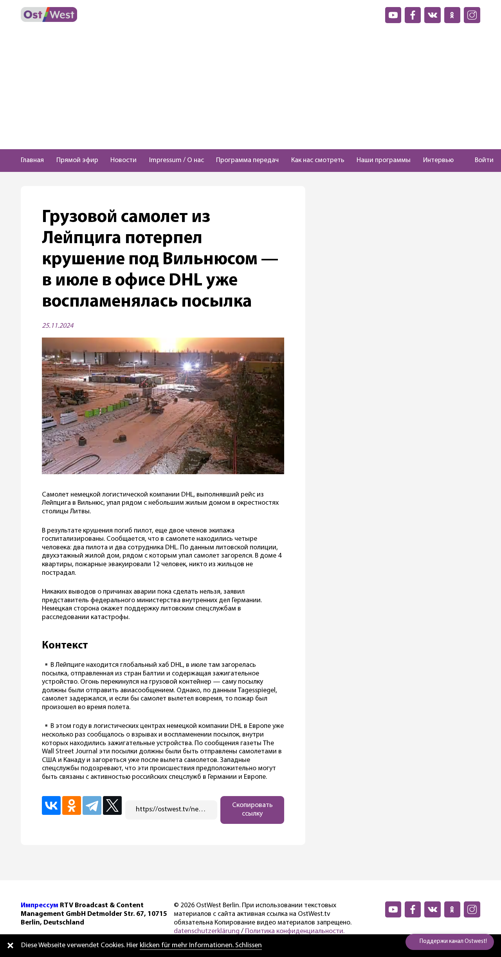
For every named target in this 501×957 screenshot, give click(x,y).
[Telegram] (92, 805)
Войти (484, 160)
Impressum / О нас (176, 160)
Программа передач (247, 160)
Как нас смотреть (317, 160)
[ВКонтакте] (51, 805)
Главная (32, 160)
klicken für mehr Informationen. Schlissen (201, 945)
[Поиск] (461, 160)
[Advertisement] (250, 90)
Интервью (438, 160)
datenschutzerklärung (207, 931)
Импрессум (39, 905)
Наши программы (384, 160)
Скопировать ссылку (252, 810)
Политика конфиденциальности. (294, 931)
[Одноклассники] (71, 805)
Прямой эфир (77, 160)
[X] (112, 805)
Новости (123, 160)
